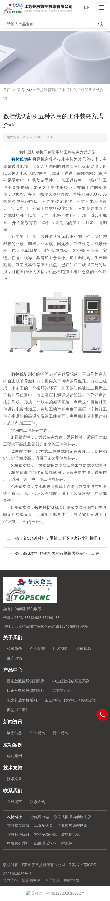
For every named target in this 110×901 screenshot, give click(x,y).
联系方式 (37, 802)
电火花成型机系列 (22, 700)
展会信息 (14, 733)
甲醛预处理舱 (18, 843)
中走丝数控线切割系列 (71, 681)
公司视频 (83, 648)
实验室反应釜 (18, 825)
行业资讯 (60, 733)
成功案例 (14, 756)
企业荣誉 (37, 648)
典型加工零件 (18, 710)
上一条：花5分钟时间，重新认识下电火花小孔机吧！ (54, 538)
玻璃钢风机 (70, 834)
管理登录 (52, 880)
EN (87, 7)
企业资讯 (37, 733)
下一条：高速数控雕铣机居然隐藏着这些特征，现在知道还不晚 (53, 555)
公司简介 (14, 648)
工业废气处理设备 (72, 825)
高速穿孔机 (61, 690)
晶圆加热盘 (43, 825)
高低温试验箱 (45, 843)
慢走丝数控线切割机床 (25, 681)
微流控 (66, 843)
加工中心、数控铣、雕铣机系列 (71, 700)
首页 (7, 90)
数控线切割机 (23, 159)
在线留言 (14, 802)
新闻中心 (24, 90)
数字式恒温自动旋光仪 (72, 817)
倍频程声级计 (18, 834)
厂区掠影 (60, 648)
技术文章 (14, 779)
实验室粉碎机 (45, 834)
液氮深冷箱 (39, 817)
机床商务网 (31, 880)
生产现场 (14, 658)
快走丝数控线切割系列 (25, 690)
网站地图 (71, 880)
